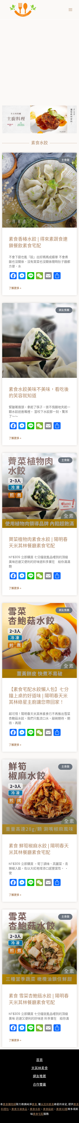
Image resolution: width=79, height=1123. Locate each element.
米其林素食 (39, 1068)
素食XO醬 (62, 1109)
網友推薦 (39, 1076)
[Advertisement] (39, 61)
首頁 (39, 1060)
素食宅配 (38, 1114)
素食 (34, 1104)
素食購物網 (9, 1104)
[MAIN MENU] (70, 10)
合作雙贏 (39, 1084)
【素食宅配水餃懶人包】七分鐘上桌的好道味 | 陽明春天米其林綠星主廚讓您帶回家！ (39, 696)
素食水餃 (35, 1109)
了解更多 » (15, 288)
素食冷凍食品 (19, 1109)
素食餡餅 (48, 1109)
